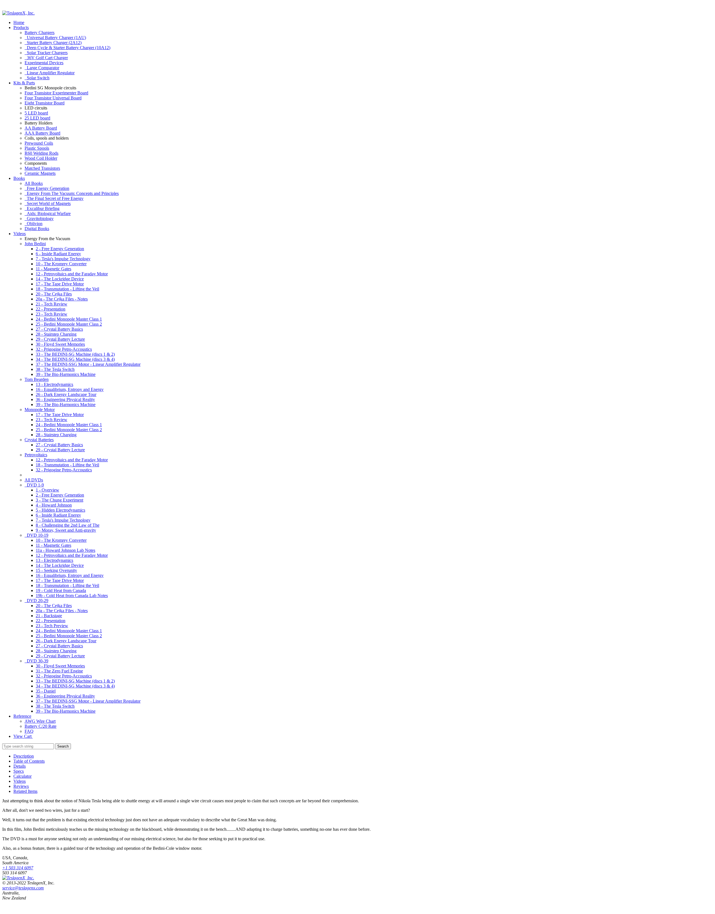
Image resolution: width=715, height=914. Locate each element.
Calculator (22, 776)
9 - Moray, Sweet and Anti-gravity (66, 530)
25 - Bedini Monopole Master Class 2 (69, 324)
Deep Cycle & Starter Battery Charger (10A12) (67, 47)
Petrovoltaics (36, 454)
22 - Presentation (50, 309)
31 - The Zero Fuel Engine (59, 671)
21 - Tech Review (51, 304)
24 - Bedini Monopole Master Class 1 (69, 319)
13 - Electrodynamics (54, 384)
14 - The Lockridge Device (60, 278)
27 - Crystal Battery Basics (59, 329)
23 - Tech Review (51, 314)
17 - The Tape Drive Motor (60, 283)
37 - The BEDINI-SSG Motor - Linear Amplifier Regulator (88, 364)
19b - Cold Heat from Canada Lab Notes (72, 595)
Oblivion (33, 223)
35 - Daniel (46, 691)
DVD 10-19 (36, 535)
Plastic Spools (37, 148)
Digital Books (37, 228)
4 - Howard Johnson (54, 505)
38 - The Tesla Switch (55, 369)
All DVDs (34, 480)
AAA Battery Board (42, 133)
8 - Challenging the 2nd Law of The (67, 525)
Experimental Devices (44, 62)
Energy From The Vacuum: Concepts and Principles (72, 193)
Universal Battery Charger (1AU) (55, 37)
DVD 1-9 (34, 485)
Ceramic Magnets (40, 173)
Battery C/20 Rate (40, 726)
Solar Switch (37, 77)
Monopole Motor (40, 409)
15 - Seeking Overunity (56, 570)
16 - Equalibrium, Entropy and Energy (70, 389)
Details (19, 766)
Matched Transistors (42, 168)
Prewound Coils (39, 143)
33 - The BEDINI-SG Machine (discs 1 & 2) (75, 354)
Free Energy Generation (47, 188)
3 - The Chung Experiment (59, 500)
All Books (34, 183)
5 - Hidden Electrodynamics (60, 510)
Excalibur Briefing (42, 208)
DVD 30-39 (36, 660)
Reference (22, 716)
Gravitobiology (39, 218)
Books (19, 178)
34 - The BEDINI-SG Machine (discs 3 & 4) (75, 359)
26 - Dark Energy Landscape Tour (66, 394)
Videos (19, 233)
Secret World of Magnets (48, 203)
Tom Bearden (37, 379)
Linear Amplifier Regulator (50, 72)
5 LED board (36, 113)
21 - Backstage (49, 615)
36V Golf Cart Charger (46, 57)
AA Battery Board (41, 128)
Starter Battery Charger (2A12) (53, 42)
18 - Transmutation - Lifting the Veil (67, 289)
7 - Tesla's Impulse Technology (63, 258)
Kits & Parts (24, 82)
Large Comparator (42, 67)
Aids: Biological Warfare (48, 213)
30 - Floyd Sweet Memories (60, 344)
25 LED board (37, 118)
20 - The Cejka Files (54, 294)
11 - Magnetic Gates (53, 268)
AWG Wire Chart (40, 721)
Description (23, 756)
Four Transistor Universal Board (53, 98)
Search (63, 746)
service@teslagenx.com (23, 888)
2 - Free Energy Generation (60, 248)
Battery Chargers (39, 32)
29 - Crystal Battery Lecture (60, 339)
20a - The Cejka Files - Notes (62, 299)
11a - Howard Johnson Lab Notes (65, 550)
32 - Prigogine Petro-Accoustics (64, 349)
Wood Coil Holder (41, 158)
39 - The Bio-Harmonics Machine (66, 374)
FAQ (29, 731)
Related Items (25, 791)
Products (21, 27)
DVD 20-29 (36, 600)
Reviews (21, 786)
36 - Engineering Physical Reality (65, 399)
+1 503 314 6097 (17, 867)
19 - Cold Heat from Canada (61, 590)
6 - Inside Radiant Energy (58, 253)
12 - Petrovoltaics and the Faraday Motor (72, 273)
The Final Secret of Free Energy (54, 198)
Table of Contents (29, 761)
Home (18, 22)
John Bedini (35, 243)
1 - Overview (47, 490)
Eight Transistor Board (45, 103)
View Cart (23, 736)
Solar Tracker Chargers (46, 52)
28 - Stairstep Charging (56, 334)
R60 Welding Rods (41, 153)
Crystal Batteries (39, 439)
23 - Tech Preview (52, 625)
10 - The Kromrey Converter (61, 263)
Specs (18, 771)
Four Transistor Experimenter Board (56, 92)
